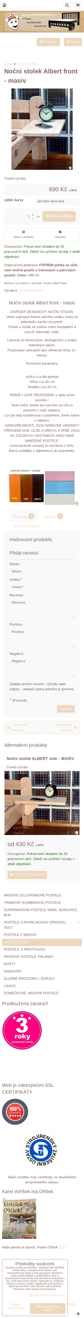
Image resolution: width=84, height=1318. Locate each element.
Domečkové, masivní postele (31, 993)
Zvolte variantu (29, 874)
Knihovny (13, 971)
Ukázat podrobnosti (16, 1306)
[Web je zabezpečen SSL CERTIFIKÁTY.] (42, 1112)
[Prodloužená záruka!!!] (42, 1031)
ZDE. (62, 1247)
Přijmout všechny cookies (47, 1308)
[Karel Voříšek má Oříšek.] (19, 1219)
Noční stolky (16, 942)
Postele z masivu (20, 935)
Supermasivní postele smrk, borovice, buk (41, 912)
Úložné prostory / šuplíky (29, 979)
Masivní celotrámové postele (32, 895)
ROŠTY (9, 964)
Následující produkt (63, 727)
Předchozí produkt (20, 727)
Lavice (10, 986)
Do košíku (61, 216)
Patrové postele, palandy (29, 957)
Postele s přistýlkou (24, 949)
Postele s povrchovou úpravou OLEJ (35, 924)
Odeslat (66, 709)
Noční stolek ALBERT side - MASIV (40, 758)
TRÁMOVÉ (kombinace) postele (32, 903)
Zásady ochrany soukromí (46, 1295)
